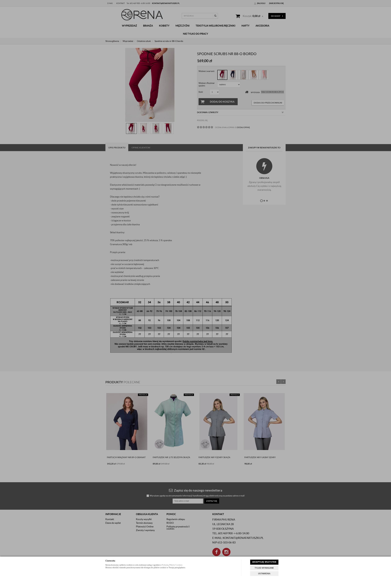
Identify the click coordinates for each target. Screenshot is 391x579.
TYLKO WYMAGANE (264, 568)
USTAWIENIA (264, 573)
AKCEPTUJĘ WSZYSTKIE (264, 562)
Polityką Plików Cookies (172, 565)
